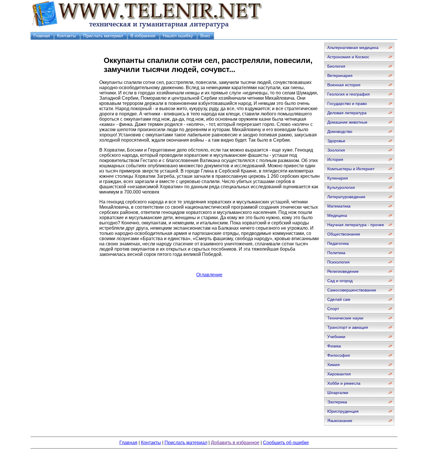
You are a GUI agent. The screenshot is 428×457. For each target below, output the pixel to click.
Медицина (337, 215)
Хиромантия (339, 374)
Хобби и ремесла (343, 383)
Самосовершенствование (351, 290)
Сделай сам (338, 299)
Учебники (336, 336)
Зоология (336, 150)
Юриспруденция (343, 411)
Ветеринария (340, 75)
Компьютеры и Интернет (350, 168)
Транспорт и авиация (347, 327)
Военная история (343, 84)
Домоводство (339, 131)
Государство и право (347, 103)
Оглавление (209, 274)
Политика (336, 252)
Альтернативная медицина (353, 47)
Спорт (333, 308)
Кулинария (337, 178)
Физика (334, 346)
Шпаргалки (337, 392)
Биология (336, 66)
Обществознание (343, 234)
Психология (338, 262)
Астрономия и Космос (348, 57)
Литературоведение (346, 196)
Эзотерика (337, 402)
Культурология (341, 187)
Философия (338, 355)
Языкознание (339, 420)
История (335, 159)
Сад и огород (340, 280)
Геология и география (348, 94)
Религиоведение (343, 271)
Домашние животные (347, 122)
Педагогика (338, 243)
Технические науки (345, 318)
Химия (333, 364)
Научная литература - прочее (355, 224)
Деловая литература (347, 112)
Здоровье (336, 140)
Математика (339, 206)
